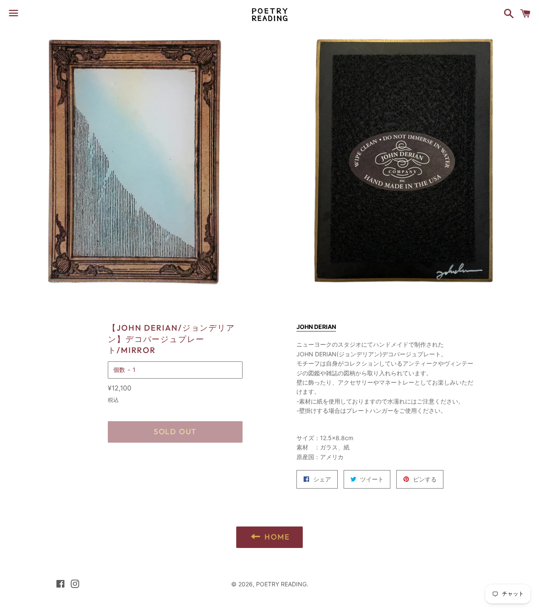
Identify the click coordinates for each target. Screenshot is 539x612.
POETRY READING (281, 584)
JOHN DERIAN (316, 326)
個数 (119, 369)
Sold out (175, 431)
